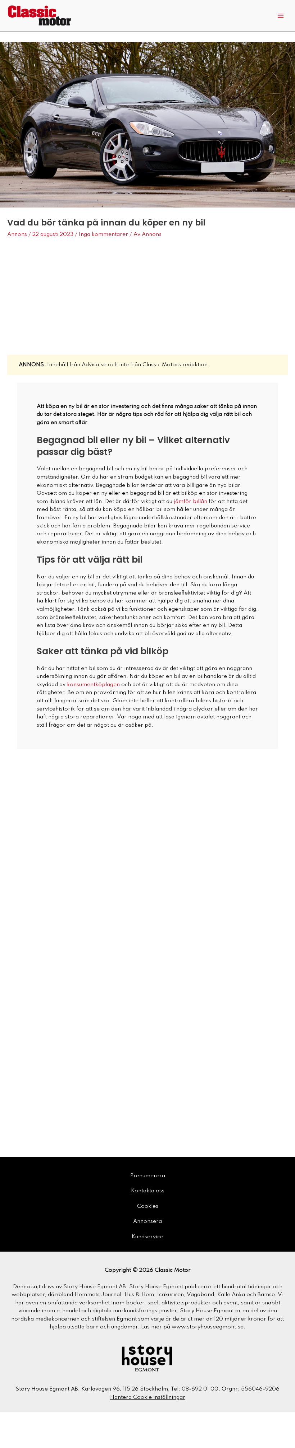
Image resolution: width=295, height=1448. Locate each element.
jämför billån (190, 501)
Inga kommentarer (103, 234)
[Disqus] (147, 846)
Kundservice (147, 1237)
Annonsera (147, 1221)
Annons (17, 234)
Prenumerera (147, 1176)
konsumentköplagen (93, 685)
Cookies (147, 1206)
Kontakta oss (147, 1191)
